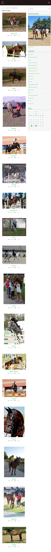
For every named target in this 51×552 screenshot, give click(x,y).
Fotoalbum (8, 8)
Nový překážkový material (33, 84)
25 (31, 125)
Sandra (14, 479)
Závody (29, 100)
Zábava (29, 92)
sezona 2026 (30, 47)
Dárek (14, 305)
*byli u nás (14, 33)
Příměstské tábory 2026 (32, 57)
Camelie (14, 184)
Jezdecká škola (31, 90)
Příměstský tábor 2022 (32, 70)
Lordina (14, 398)
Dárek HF (30, 81)
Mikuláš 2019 (30, 76)
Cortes (14, 237)
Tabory (29, 60)
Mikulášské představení (32, 87)
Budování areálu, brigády (33, 95)
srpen (36, 111)
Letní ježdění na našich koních (34, 73)
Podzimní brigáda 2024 (32, 65)
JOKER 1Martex (14, 371)
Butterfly (13, 155)
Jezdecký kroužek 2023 (32, 68)
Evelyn (14, 346)
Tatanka (14, 544)
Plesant (14, 438)
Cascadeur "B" (14, 210)
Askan (14, 59)
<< (29, 111)
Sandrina (13, 519)
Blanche (14, 128)
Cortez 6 (14, 265)
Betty (13, 88)
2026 (36, 113)
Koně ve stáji (30, 103)
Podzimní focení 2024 (32, 62)
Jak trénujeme (31, 98)
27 (36, 125)
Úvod (3, 8)
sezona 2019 (30, 79)
